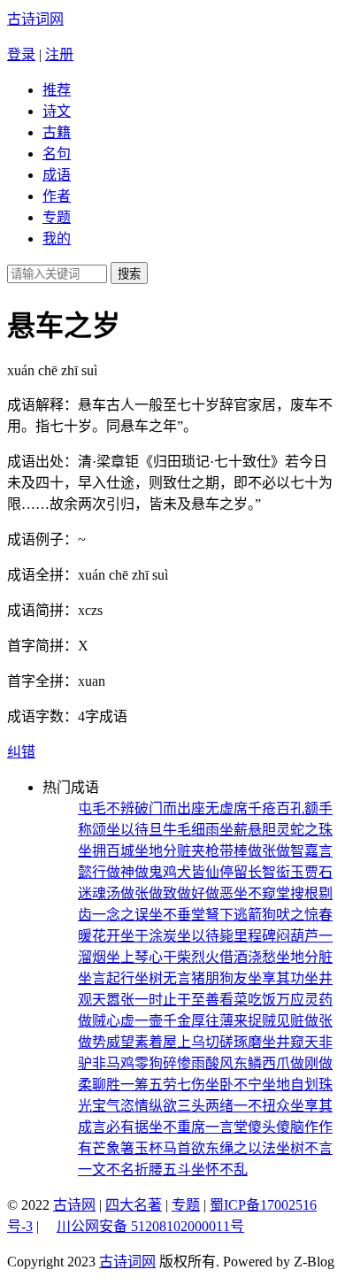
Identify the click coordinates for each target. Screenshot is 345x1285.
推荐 (56, 89)
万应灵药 (304, 999)
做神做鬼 (134, 872)
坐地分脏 (304, 957)
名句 (56, 153)
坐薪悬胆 (247, 829)
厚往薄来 (219, 1020)
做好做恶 (205, 893)
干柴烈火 (191, 957)
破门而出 (162, 808)
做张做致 (148, 893)
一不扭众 (262, 1105)
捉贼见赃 (276, 1020)
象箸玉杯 (134, 1148)
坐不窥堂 (262, 893)
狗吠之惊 (290, 914)
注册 (59, 54)
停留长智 (247, 872)
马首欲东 (191, 1148)
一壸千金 (162, 1020)
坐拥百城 (106, 850)
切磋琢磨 (233, 1042)
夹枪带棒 (219, 850)
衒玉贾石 (304, 872)
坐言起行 (106, 978)
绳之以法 (247, 1148)
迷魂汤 (99, 893)
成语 (56, 174)
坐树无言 (162, 978)
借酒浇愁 (247, 957)
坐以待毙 (205, 935)
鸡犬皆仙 (191, 872)
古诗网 (74, 1204)
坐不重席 (177, 1127)
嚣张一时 (134, 999)
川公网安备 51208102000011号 (150, 1227)
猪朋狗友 (219, 978)
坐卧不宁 (233, 1084)
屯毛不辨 (106, 808)
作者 (56, 196)
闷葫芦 (297, 935)
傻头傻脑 (276, 1127)
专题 (56, 217)
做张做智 (276, 850)
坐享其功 (276, 978)
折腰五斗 (162, 1169)
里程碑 (255, 935)
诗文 (56, 111)
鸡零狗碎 (148, 1063)
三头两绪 (205, 1105)
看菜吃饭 (247, 999)
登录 (21, 54)
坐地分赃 (162, 850)
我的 (56, 238)
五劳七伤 (177, 1084)
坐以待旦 (134, 829)
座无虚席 (219, 808)
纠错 (21, 751)
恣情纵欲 (148, 1105)
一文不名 (106, 1169)
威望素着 (134, 1042)
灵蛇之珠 (304, 829)
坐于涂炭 (148, 935)
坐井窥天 (290, 1042)
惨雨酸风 (205, 1063)
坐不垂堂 (177, 914)
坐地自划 (290, 1084)
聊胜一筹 (120, 1084)
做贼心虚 (106, 1020)
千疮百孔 (276, 808)
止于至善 (191, 999)
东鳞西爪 (262, 1063)
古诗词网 (35, 19)
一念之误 (120, 914)
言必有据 (120, 1127)
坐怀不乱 (219, 1169)
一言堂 (226, 1127)
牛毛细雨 (191, 829)
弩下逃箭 (233, 914)
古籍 (56, 132)
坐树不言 (304, 1148)
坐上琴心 (134, 957)
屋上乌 (184, 1042)
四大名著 (133, 1204)
